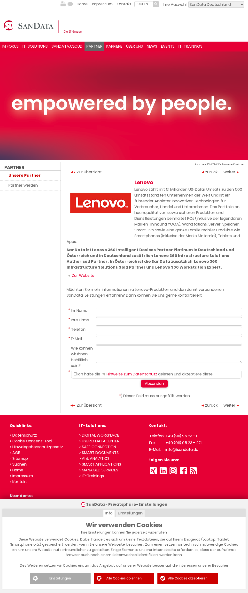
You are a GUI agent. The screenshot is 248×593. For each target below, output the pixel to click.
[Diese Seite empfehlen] (70, 4)
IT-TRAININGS (190, 46)
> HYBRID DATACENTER (99, 441)
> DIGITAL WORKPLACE (99, 435)
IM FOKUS (10, 46)
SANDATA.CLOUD (67, 46)
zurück (211, 172)
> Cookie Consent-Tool (31, 441)
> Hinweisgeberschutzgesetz (36, 447)
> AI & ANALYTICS (94, 458)
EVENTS (168, 46)
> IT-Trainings (91, 476)
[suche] (143, 4)
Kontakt (124, 4)
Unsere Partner (233, 164)
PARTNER (94, 46)
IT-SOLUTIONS (35, 46)
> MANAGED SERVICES (98, 470)
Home (82, 4)
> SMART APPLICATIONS (100, 464)
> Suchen (18, 464)
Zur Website (82, 275)
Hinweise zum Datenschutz (131, 374)
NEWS (152, 46)
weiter (229, 172)
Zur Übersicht (89, 172)
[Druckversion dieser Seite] (63, 4)
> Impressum (21, 476)
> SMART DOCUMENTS (99, 452)
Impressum (102, 4)
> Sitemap (19, 458)
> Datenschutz (23, 435)
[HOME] (43, 26)
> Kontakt (18, 481)
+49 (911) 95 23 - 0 (182, 436)
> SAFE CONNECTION (97, 447)
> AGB (15, 452)
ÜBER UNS (134, 46)
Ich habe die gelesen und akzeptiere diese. (145, 374)
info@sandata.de (181, 449)
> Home (16, 470)
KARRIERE (114, 46)
